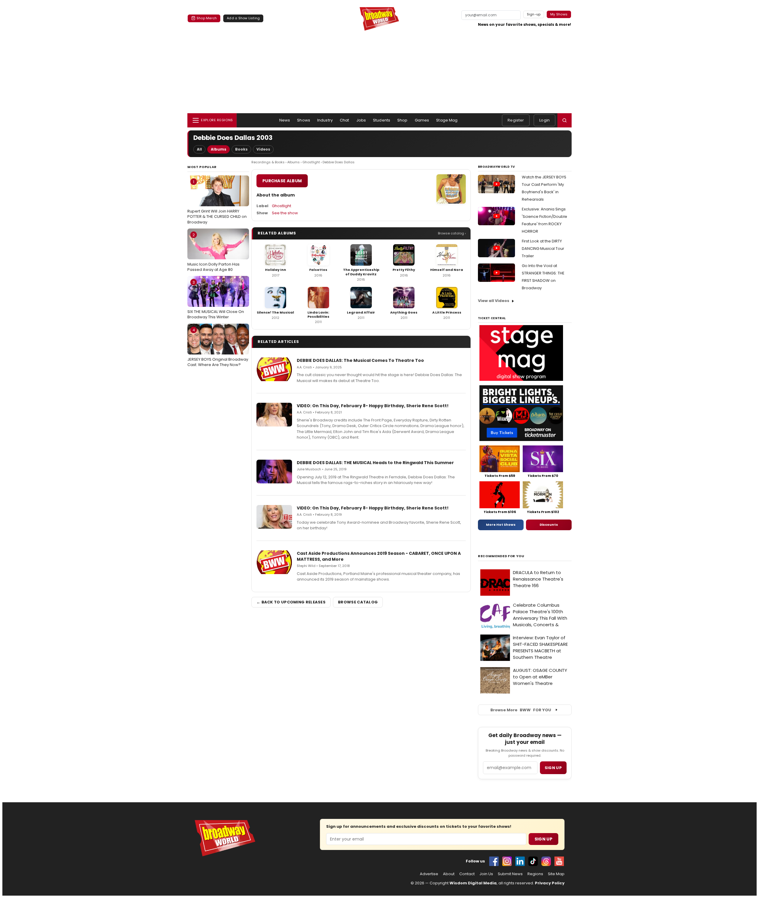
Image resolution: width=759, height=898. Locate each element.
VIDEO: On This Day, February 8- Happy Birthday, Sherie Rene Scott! (373, 406)
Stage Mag (446, 120)
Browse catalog (358, 602)
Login (544, 120)
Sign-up (534, 14)
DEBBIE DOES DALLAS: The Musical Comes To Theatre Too (360, 360)
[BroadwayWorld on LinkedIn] (520, 861)
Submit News (510, 874)
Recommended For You (501, 556)
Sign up (553, 768)
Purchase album (282, 181)
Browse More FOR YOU (520, 710)
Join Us (486, 874)
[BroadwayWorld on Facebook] (494, 861)
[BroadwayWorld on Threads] (546, 861)
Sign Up (543, 839)
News (284, 120)
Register (516, 120)
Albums (218, 149)
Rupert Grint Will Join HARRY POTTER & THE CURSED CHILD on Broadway (217, 202)
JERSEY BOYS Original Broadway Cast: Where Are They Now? (217, 347)
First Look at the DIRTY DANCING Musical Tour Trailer (543, 248)
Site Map (556, 874)
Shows (303, 120)
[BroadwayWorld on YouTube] (559, 861)
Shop (402, 120)
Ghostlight (311, 162)
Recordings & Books (268, 162)
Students (381, 120)
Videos (263, 149)
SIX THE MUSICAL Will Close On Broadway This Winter (215, 299)
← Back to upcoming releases (291, 602)
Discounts (549, 524)
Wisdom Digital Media (473, 883)
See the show (285, 213)
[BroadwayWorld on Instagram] (507, 861)
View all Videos (493, 300)
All (199, 149)
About (449, 874)
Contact (467, 874)
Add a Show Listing (243, 18)
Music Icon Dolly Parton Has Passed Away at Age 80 (213, 252)
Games (422, 120)
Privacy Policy (550, 883)
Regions (535, 874)
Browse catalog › (452, 233)
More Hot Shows (501, 524)
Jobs (361, 120)
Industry (325, 120)
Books (241, 149)
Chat (344, 120)
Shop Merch (207, 18)
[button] (564, 120)
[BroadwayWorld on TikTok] (533, 861)
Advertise (429, 874)
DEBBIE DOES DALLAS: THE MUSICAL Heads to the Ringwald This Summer (375, 463)
